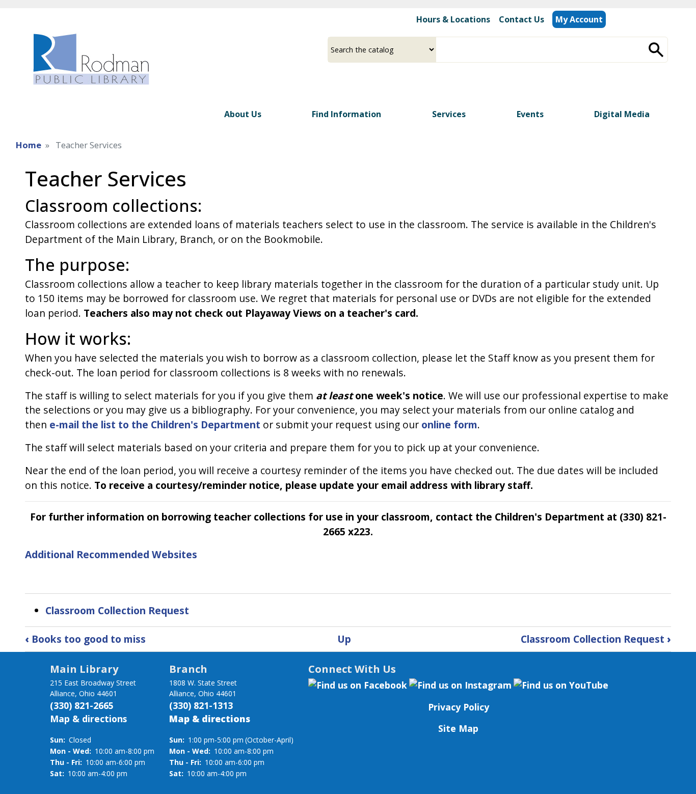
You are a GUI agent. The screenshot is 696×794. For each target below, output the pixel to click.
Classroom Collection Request (117, 610)
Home (28, 145)
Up (344, 639)
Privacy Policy (458, 707)
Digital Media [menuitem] (622, 114)
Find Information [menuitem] (346, 114)
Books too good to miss (85, 639)
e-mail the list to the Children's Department (154, 424)
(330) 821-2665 (82, 705)
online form (449, 424)
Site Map (458, 728)
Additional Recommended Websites (111, 554)
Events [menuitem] (530, 114)
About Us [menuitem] (242, 114)
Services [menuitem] (449, 114)
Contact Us (521, 19)
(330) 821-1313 (201, 705)
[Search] (656, 49)
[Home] (90, 59)
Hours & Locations (453, 19)
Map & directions (88, 719)
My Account (579, 19)
